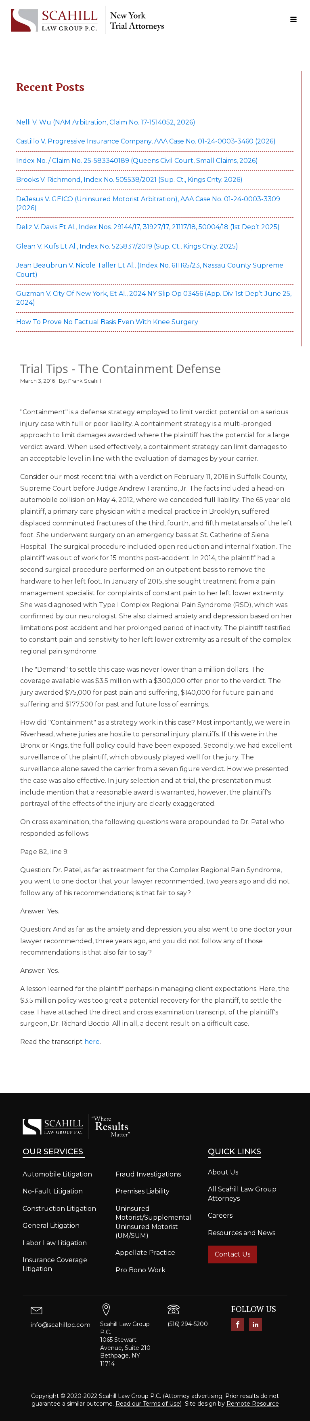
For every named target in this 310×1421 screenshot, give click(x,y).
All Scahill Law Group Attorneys (242, 1193)
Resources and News (241, 1233)
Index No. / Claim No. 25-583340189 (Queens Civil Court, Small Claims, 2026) (137, 160)
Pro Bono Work (140, 1270)
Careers (220, 1215)
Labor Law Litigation (55, 1243)
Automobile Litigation (57, 1174)
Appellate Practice (145, 1253)
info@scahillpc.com (60, 1324)
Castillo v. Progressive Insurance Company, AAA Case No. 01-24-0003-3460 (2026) (146, 141)
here (92, 1042)
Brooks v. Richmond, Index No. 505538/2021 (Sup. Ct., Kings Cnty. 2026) (129, 179)
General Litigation (51, 1225)
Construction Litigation (59, 1208)
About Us (223, 1172)
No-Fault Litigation (53, 1191)
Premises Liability (142, 1191)
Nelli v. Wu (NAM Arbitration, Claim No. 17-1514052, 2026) (105, 122)
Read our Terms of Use (147, 1403)
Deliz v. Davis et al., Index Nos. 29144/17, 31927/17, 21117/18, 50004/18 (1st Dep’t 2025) (148, 227)
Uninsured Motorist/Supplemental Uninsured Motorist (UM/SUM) (153, 1222)
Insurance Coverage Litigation (55, 1264)
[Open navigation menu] (293, 20)
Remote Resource (252, 1403)
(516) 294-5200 (188, 1324)
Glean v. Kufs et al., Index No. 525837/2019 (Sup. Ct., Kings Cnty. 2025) (128, 246)
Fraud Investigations (148, 1174)
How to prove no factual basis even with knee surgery (107, 322)
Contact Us (232, 1254)
